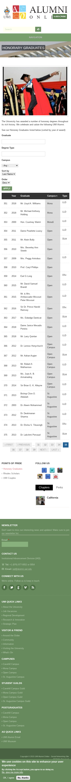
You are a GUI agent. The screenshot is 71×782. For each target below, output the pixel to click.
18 (27, 449)
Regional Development (13, 615)
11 (38, 445)
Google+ (18, 587)
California (52, 497)
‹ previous (23, 445)
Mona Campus (10, 668)
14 (59, 445)
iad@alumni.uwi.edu (22, 569)
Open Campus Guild (12, 697)
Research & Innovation (14, 619)
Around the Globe (11, 635)
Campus (6, 160)
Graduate (6, 135)
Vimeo (25, 587)
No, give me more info (12, 772)
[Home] (35, 12)
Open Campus (10, 672)
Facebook (4, 587)
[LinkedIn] (48, 478)
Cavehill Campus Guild (14, 688)
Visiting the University (13, 648)
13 (52, 445)
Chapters (44, 487)
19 (34, 449)
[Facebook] (44, 472)
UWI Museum (9, 741)
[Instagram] (40, 478)
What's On (8, 652)
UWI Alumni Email (11, 737)
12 (45, 445)
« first (9, 445)
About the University (12, 607)
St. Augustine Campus (13, 677)
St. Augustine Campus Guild (16, 701)
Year (14, 196)
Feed (33, 587)
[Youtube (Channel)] (55, 478)
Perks (59, 487)
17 (20, 449)
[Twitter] (52, 472)
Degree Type (8, 148)
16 (13, 449)
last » (55, 449)
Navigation (35, 37)
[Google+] (60, 472)
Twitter (11, 587)
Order (4, 179)
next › (43, 449)
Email (5, 540)
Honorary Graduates (12, 469)
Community (8, 640)
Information (8, 644)
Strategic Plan (10, 624)
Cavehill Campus (11, 664)
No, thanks (23, 778)
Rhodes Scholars (11, 473)
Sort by (5, 171)
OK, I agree (8, 778)
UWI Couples (9, 478)
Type (64, 196)
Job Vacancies (10, 611)
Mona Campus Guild (12, 692)
